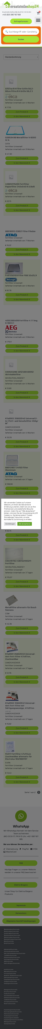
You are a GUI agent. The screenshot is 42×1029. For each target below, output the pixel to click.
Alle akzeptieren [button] (24, 524)
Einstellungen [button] (10, 524)
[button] (38, 20)
